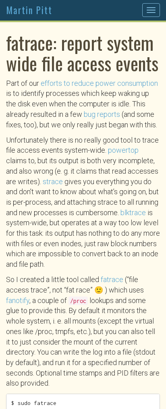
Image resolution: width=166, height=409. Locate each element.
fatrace (112, 279)
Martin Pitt (29, 10)
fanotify (17, 300)
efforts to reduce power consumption (99, 83)
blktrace (133, 212)
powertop (123, 150)
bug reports (102, 114)
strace (53, 181)
